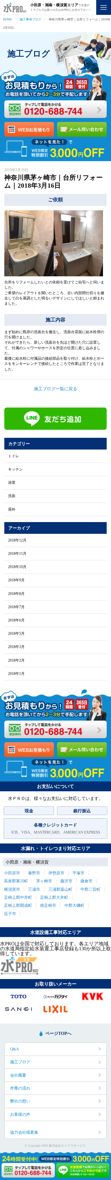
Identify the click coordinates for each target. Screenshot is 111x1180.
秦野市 (34, 873)
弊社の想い (20, 1101)
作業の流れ (20, 1088)
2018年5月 (16, 633)
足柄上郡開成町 (18, 905)
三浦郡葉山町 (60, 889)
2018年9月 (16, 580)
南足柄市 (48, 905)
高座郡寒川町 (16, 881)
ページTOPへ (58, 1033)
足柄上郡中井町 (18, 897)
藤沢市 (66, 881)
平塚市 (78, 873)
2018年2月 (16, 660)
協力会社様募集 (24, 1132)
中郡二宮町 (90, 889)
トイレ (13, 456)
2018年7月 (16, 607)
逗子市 (10, 913)
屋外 (11, 509)
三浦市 (34, 889)
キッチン (15, 469)
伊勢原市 (56, 873)
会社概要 (18, 1075)
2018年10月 (17, 567)
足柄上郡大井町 (54, 897)
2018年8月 (16, 594)
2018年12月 (17, 540)
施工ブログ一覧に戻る (55, 388)
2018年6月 (16, 620)
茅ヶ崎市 (44, 881)
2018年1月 (16, 674)
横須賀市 (12, 889)
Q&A (14, 1049)
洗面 (11, 496)
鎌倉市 (86, 881)
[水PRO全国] (19, 973)
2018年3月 (16, 647)
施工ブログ (20, 1062)
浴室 (11, 482)
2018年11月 (17, 553)
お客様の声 (20, 1114)
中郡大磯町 (74, 905)
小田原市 (12, 873)
